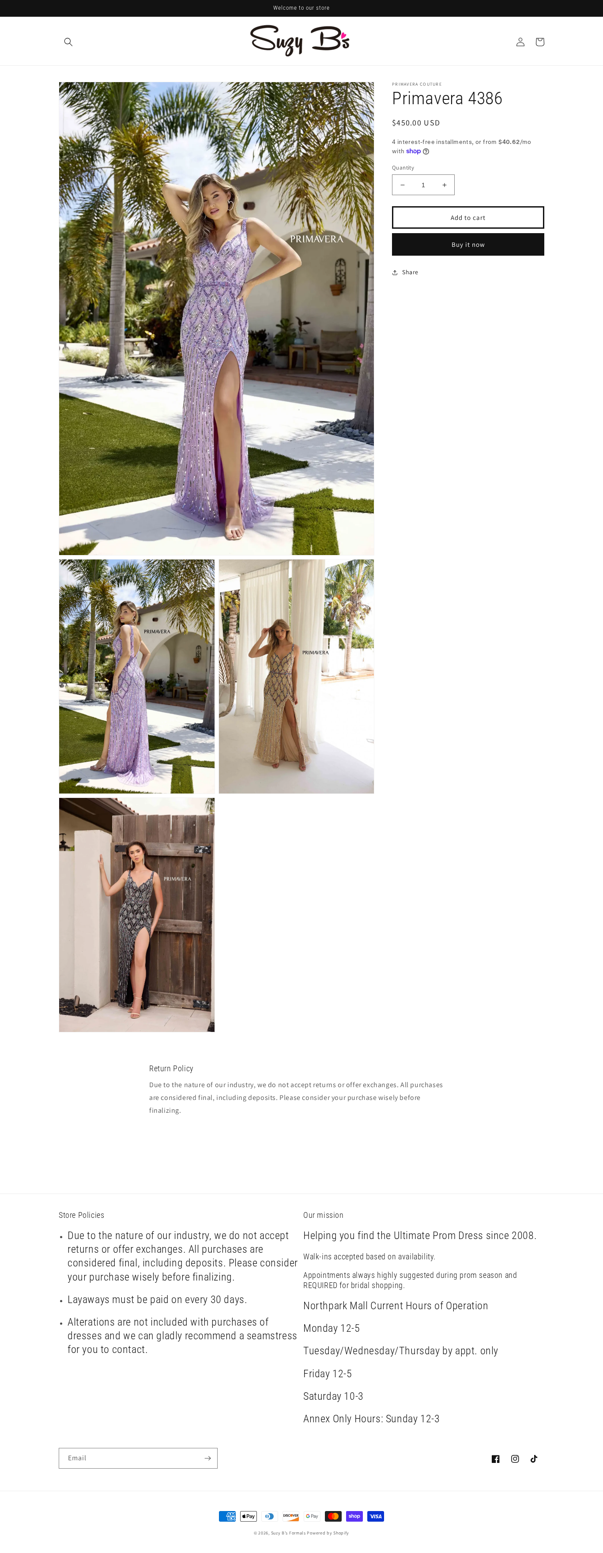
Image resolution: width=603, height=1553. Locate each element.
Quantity (403, 167)
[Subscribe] (207, 1458)
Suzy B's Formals (288, 1533)
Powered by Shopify (328, 1533)
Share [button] (410, 272)
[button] (68, 42)
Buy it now (468, 244)
